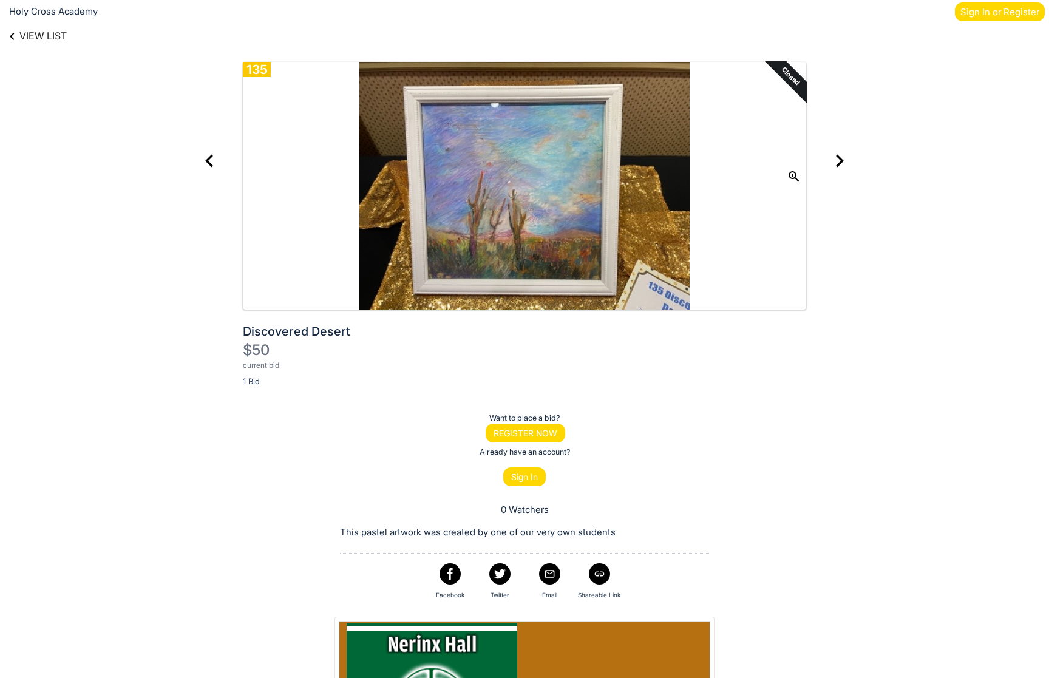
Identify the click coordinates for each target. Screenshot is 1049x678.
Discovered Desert (296, 331)
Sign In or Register (999, 12)
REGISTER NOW (525, 433)
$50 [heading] (256, 350)
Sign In (524, 477)
